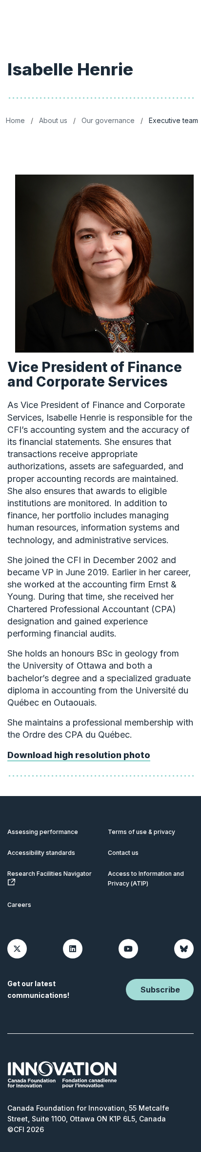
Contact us (123, 852)
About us (53, 120)
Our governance (108, 120)
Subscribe (160, 989)
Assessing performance (42, 831)
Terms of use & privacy (141, 831)
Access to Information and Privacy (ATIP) (146, 878)
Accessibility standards (41, 852)
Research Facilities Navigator (49, 873)
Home (15, 120)
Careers (19, 904)
